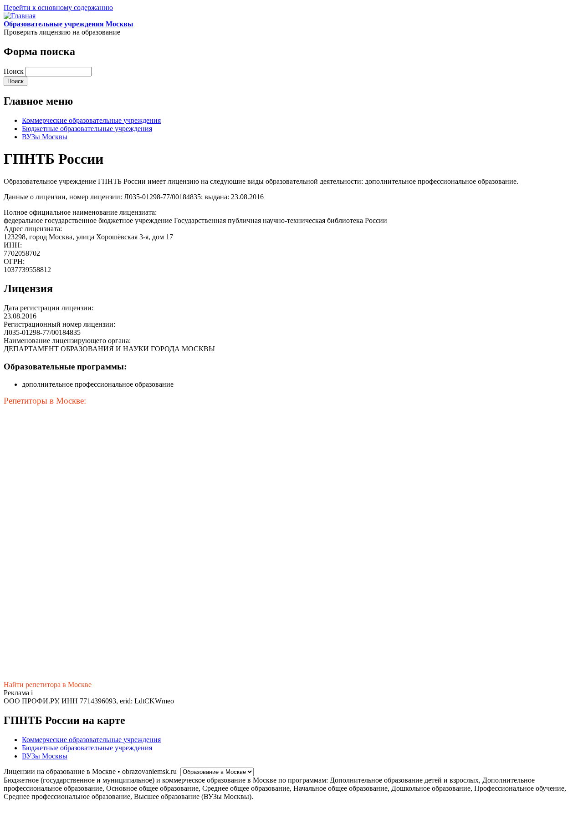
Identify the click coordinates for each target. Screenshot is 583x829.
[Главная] (20, 16)
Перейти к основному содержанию (58, 7)
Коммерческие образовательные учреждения (91, 120)
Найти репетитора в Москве (48, 684)
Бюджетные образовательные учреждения (87, 128)
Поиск (15, 71)
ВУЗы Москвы (44, 137)
